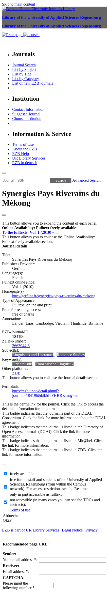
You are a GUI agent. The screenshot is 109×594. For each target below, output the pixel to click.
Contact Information (28, 109)
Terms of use (20, 510)
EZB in (24, 163)
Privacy (91, 530)
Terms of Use (23, 144)
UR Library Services (28, 158)
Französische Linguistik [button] (54, 364)
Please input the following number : (19, 585)
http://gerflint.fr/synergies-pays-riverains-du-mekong (53, 296)
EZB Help (20, 153)
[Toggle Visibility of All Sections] (4, 215)
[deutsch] (31, 35)
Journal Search (24, 65)
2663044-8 (21, 345)
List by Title (21, 74)
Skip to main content (18, 4)
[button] (39, 228)
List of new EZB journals (32, 83)
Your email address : (20, 559)
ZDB (16, 373)
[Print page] (12, 35)
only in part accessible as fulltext (36, 494)
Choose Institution (26, 118)
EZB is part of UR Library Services (30, 530)
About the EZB (24, 149)
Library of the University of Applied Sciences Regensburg (51, 17)
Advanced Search (86, 180)
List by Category (25, 78)
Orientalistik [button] (22, 364)
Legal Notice (72, 530)
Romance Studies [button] (71, 355)
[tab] (54, 228)
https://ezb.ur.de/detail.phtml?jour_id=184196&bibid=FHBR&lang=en (45, 393)
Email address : (16, 571)
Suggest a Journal (26, 114)
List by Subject (24, 69)
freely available (22, 474)
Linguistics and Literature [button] (32, 355)
